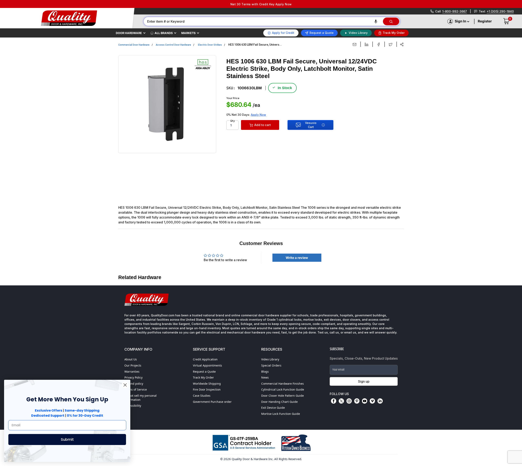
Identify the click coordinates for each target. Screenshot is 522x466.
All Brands (164, 33)
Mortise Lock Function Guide (280, 414)
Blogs (265, 371)
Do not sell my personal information (140, 398)
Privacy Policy (133, 377)
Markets (188, 33)
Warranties (131, 371)
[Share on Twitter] (390, 44)
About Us (130, 359)
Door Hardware (129, 33)
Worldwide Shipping (207, 383)
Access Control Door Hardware (173, 44)
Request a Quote (204, 371)
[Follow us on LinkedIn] (380, 401)
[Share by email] (354, 44)
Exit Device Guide (273, 408)
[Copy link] (402, 44)
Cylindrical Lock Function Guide (282, 389)
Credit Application (205, 359)
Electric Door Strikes (210, 44)
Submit (67, 439)
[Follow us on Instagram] (349, 401)
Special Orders (271, 365)
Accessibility (132, 405)
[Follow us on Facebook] (333, 401)
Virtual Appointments (207, 365)
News (265, 377)
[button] (376, 21)
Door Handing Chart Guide (279, 402)
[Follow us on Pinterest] (357, 401)
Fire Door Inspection (207, 389)
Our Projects (132, 365)
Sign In (460, 21)
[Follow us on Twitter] (341, 401)
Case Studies (201, 396)
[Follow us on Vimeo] (372, 401)
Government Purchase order (212, 402)
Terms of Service (135, 389)
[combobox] (263, 21)
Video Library (270, 359)
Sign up (363, 381)
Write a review (297, 258)
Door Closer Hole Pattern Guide (282, 396)
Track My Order (203, 377)
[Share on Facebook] (378, 44)
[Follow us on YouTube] (364, 401)
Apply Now (258, 114)
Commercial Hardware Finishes (282, 383)
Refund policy (133, 383)
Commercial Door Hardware (133, 44)
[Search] (391, 21)
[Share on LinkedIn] (366, 44)
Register (485, 21)
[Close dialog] (125, 385)
